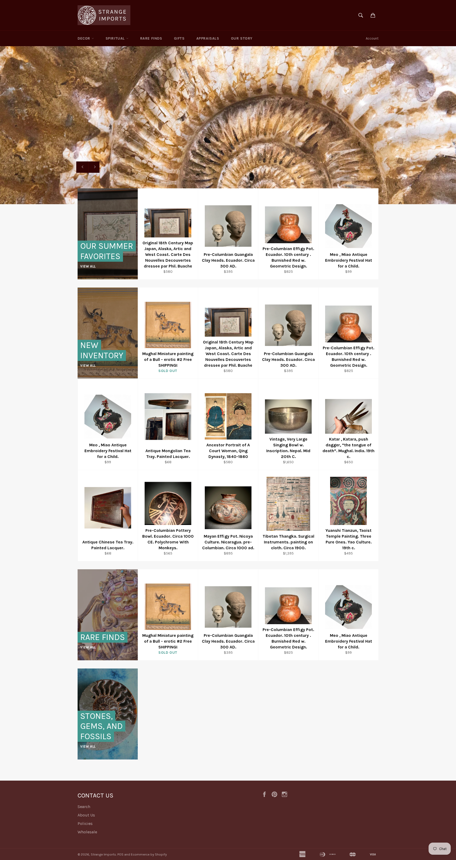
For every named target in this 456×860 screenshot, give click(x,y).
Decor (85, 38)
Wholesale (87, 831)
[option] (228, 125)
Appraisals (207, 38)
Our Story (242, 38)
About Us (86, 815)
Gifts (179, 38)
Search (84, 806)
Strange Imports (103, 854)
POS (120, 854)
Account (372, 38)
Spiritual (116, 38)
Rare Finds (151, 38)
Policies (85, 823)
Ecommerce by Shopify (149, 854)
